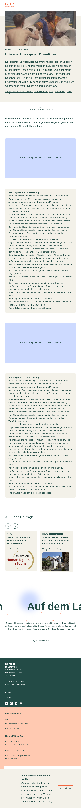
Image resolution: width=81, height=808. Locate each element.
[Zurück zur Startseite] (9, 5)
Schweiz (7, 93)
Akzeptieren (65, 788)
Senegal (69, 91)
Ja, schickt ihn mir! (40, 641)
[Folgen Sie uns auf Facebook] (16, 703)
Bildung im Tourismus (41, 91)
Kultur (51, 91)
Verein (8, 693)
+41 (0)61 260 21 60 (14, 681)
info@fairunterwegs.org (15, 684)
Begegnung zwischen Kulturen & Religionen (19, 91)
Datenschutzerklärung (40, 801)
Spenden (9, 719)
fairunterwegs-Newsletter (16, 724)
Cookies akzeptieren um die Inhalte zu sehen (40, 158)
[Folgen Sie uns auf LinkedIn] (6, 703)
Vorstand (9, 697)
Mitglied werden (12, 728)
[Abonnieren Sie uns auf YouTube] (21, 703)
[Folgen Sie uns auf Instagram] (11, 703)
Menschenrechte (60, 91)
